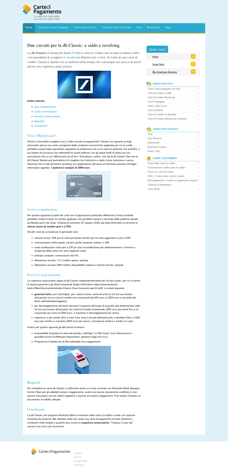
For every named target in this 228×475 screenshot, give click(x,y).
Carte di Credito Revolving (161, 97)
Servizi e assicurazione (47, 116)
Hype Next (158, 64)
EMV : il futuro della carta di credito (166, 176)
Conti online (154, 189)
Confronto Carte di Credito (116, 27)
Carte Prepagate (156, 101)
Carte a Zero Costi (157, 106)
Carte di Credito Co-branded (162, 114)
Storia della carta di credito (161, 163)
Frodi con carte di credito (160, 172)
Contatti (77, 453)
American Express (157, 147)
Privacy (77, 457)
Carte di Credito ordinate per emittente (167, 118)
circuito (71, 57)
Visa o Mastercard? (45, 106)
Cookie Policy (80, 461)
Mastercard (153, 27)
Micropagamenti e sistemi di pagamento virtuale (172, 180)
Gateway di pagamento (159, 184)
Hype (155, 56)
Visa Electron (155, 138)
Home (28, 27)
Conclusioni (40, 125)
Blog (167, 27)
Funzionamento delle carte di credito (166, 167)
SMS (59, 260)
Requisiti (39, 121)
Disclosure (79, 465)
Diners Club (154, 151)
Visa (139, 27)
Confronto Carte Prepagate (53, 27)
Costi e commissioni (45, 111)
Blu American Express (164, 72)
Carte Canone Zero (85, 27)
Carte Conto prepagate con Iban (164, 88)
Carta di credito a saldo (160, 93)
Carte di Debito (155, 110)
